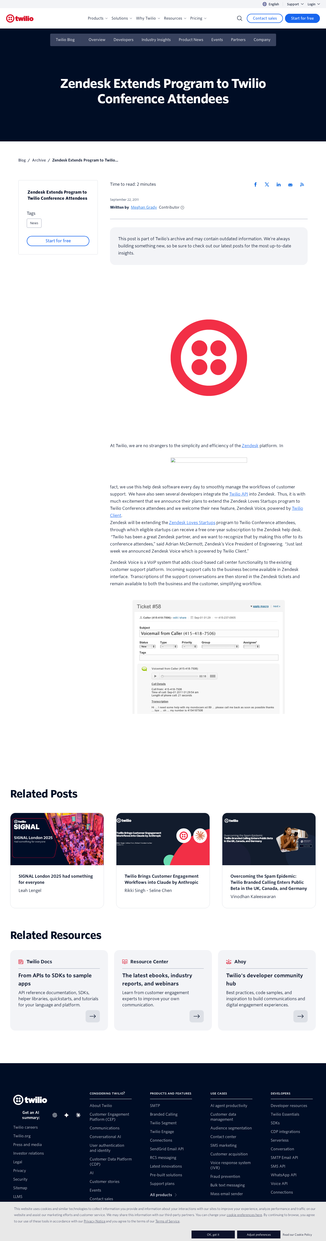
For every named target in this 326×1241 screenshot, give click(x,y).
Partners (238, 40)
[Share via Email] (292, 184)
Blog (22, 160)
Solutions (120, 18)
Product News (191, 40)
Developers (123, 40)
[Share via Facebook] (257, 184)
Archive (39, 160)
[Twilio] (20, 18)
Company (262, 40)
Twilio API (238, 494)
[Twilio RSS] (304, 184)
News (34, 223)
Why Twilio (146, 18)
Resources (173, 18)
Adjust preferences (259, 1234)
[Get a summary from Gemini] (68, 1115)
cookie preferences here (244, 1215)
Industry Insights (156, 40)
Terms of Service (167, 1221)
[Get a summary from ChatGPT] (56, 1115)
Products (95, 18)
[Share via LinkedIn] (280, 184)
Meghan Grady (144, 207)
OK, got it (213, 1234)
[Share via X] (269, 184)
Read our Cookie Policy (297, 1234)
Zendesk (250, 445)
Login (311, 4)
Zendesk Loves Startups (192, 522)
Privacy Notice (94, 1221)
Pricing (196, 18)
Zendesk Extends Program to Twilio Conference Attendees (57, 195)
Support (293, 4)
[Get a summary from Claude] (80, 1115)
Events (217, 40)
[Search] (240, 18)
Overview (97, 40)
